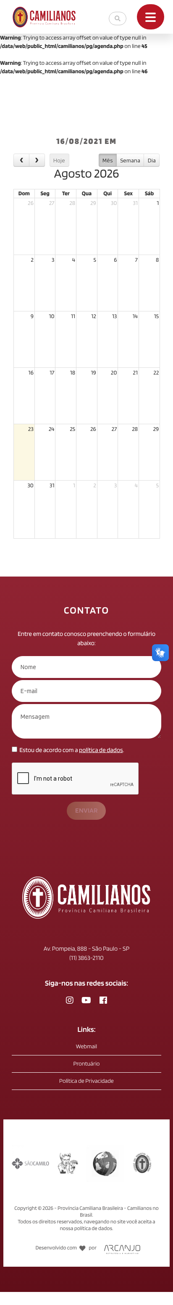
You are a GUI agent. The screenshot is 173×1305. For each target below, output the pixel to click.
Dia (152, 160)
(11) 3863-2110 (86, 958)
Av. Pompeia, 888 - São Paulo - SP (86, 948)
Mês (107, 160)
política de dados (101, 750)
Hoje (59, 160)
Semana (130, 160)
